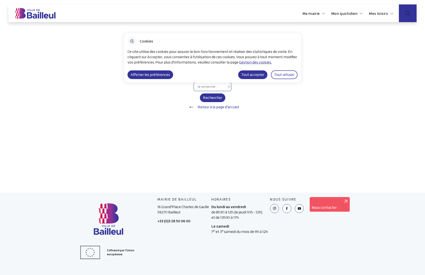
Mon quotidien (344, 13)
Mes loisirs (378, 13)
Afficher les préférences (150, 74)
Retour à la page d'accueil (218, 106)
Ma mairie (311, 13)
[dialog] (212, 58)
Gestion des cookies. (255, 62)
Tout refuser (284, 74)
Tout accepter (252, 74)
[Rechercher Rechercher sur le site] (408, 13)
